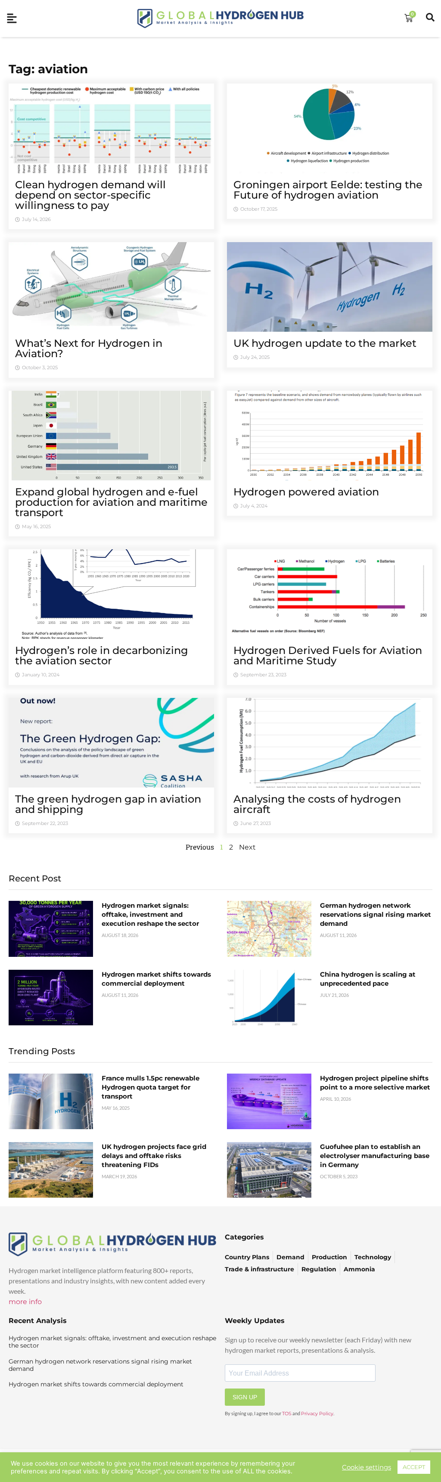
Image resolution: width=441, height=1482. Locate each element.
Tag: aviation (48, 69)
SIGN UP (245, 1397)
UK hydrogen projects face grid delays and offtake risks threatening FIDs (154, 1156)
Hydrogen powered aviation (306, 492)
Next (247, 847)
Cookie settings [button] (366, 1467)
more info (25, 1302)
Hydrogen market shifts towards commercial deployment (96, 1384)
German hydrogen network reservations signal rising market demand (375, 914)
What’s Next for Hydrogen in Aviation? (88, 348)
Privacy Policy (317, 1413)
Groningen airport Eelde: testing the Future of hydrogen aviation (327, 189)
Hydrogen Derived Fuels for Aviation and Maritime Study (327, 655)
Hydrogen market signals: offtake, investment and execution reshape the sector (150, 914)
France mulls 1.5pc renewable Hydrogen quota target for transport (150, 1087)
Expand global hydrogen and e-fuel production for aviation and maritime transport (111, 502)
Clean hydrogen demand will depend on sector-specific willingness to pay (90, 195)
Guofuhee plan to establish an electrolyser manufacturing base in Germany (374, 1156)
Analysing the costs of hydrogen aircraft (317, 804)
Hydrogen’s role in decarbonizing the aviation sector (101, 655)
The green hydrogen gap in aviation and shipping (108, 804)
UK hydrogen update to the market (324, 343)
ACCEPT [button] (414, 1466)
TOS (287, 1413)
